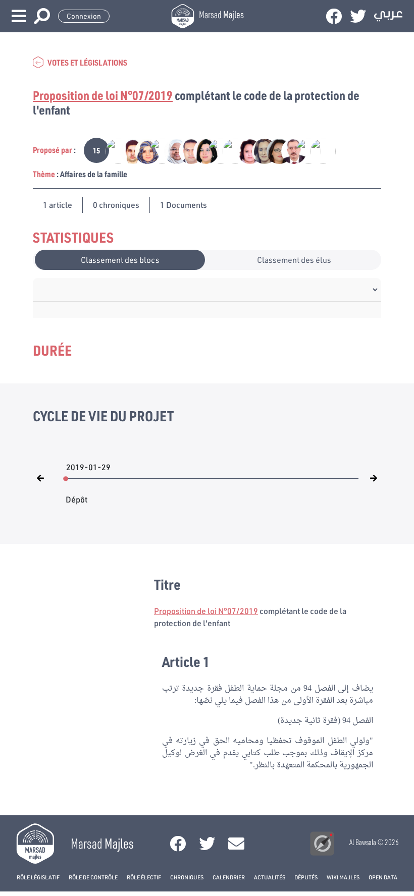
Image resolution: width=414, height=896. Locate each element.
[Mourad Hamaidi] (156, 150)
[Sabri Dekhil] (113, 150)
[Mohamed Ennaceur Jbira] (215, 150)
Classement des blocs (120, 259)
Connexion (84, 16)
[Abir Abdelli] (244, 150)
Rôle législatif (38, 877)
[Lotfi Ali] (288, 150)
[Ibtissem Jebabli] (274, 150)
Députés (306, 877)
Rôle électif (144, 877)
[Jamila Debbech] (171, 150)
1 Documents (183, 204)
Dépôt (76, 494)
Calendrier (229, 877)
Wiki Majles (343, 877)
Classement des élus (294, 259)
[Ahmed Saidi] (303, 150)
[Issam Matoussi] (186, 150)
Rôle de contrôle (93, 877)
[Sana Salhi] (259, 150)
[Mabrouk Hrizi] (127, 150)
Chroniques (186, 877)
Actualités (269, 877)
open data (383, 877)
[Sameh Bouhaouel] (230, 150)
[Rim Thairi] (142, 150)
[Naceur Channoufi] (317, 150)
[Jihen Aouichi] (200, 150)
